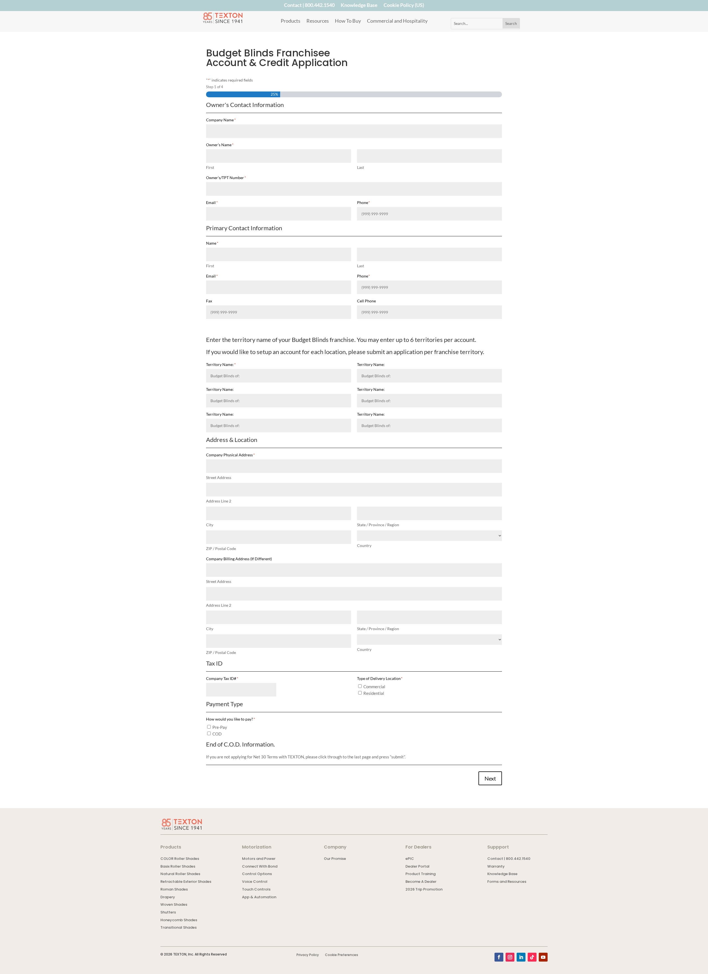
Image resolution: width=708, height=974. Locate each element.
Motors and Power (258, 859)
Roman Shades (174, 890)
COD (217, 733)
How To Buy (348, 21)
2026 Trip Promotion (423, 890)
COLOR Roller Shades (179, 859)
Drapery (167, 898)
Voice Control (254, 882)
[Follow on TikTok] (532, 957)
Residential (373, 693)
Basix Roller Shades (177, 867)
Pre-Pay (219, 727)
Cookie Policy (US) (404, 6)
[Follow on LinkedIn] (521, 957)
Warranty (496, 867)
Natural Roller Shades (180, 874)
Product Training (420, 874)
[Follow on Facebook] (498, 957)
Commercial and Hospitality (397, 21)
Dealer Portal (417, 867)
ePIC (409, 859)
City (209, 524)
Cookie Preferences (341, 955)
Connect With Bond (259, 867)
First (210, 167)
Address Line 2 (218, 501)
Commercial (374, 686)
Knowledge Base (359, 6)
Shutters (168, 913)
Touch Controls (256, 890)
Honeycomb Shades (178, 920)
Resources (317, 21)
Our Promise (335, 859)
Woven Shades (173, 905)
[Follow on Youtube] (543, 957)
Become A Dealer (420, 882)
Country (364, 545)
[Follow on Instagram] (510, 957)
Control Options (257, 874)
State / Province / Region (378, 524)
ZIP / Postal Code (221, 548)
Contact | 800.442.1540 (309, 6)
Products (290, 21)
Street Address (218, 477)
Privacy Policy (307, 955)
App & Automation (259, 898)
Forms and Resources (506, 882)
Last (360, 167)
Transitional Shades (178, 928)
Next (490, 778)
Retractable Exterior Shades (185, 882)
